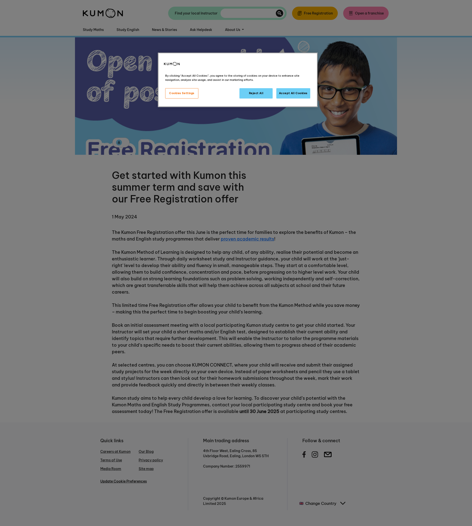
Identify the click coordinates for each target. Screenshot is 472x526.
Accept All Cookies (293, 93)
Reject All (256, 93)
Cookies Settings (181, 93)
